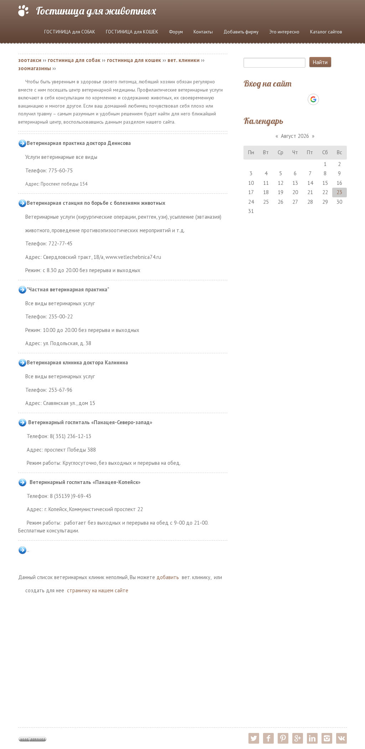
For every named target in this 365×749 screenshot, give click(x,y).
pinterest (283, 738)
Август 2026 (295, 135)
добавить (167, 577)
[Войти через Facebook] (288, 99)
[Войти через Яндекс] (300, 99)
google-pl (297, 738)
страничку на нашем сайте (97, 590)
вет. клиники (184, 60)
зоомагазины (34, 68)
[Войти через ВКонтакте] (276, 99)
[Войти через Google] (313, 99)
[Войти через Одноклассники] (325, 99)
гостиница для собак (74, 60)
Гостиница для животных (96, 10)
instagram (327, 738)
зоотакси (29, 60)
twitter (253, 738)
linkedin (312, 738)
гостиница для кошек (134, 60)
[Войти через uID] (264, 99)
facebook (268, 738)
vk (341, 738)
